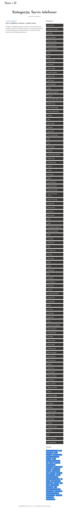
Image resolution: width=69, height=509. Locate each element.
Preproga (49, 289)
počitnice (58, 475)
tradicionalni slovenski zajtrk (52, 493)
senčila (47, 485)
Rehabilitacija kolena (55, 481)
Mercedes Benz (51, 182)
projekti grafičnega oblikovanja (53, 479)
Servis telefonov (11, 21)
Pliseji (49, 262)
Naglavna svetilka (52, 190)
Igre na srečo (50, 123)
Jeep (48, 139)
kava (47, 462)
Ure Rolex (50, 407)
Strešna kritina (51, 356)
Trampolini (50, 403)
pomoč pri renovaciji (50, 475)
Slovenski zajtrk (51, 333)
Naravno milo (51, 207)
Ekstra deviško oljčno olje (54, 100)
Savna (49, 321)
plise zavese (52, 473)
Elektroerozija (51, 103)
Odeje (49, 223)
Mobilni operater (52, 186)
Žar (48, 434)
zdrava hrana (59, 495)
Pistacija (49, 254)
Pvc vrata (49, 309)
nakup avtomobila (58, 466)
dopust (55, 452)
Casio (48, 53)
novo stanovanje (56, 468)
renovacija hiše (49, 483)
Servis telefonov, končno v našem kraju (21, 23)
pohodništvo (59, 473)
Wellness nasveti (52, 426)
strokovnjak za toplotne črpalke (53, 489)
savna (61, 483)
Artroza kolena (51, 37)
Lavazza (49, 170)
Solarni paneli (51, 344)
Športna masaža (51, 352)
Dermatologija (51, 84)
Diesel (49, 88)
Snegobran (50, 336)
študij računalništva (50, 499)
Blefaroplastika (51, 45)
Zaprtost (49, 430)
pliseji (47, 473)
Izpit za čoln (50, 131)
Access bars (50, 25)
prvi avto (48, 481)
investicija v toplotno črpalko (52, 456)
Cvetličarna (50, 64)
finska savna (49, 454)
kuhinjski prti (57, 462)
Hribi (48, 119)
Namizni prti (50, 203)
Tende (49, 391)
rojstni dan (56, 483)
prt (61, 479)
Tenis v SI (10, 3)
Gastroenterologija (52, 107)
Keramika (49, 150)
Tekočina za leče (52, 387)
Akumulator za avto (52, 29)
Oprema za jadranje (52, 231)
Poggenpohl (50, 270)
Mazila (49, 178)
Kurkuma (49, 166)
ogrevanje (48, 471)
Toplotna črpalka (52, 395)
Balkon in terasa (51, 41)
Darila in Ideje (51, 68)
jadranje (54, 458)
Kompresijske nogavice (53, 154)
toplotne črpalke (58, 491)
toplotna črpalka (50, 491)
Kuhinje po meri (51, 162)
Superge (49, 364)
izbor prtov (48, 458)
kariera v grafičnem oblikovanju (53, 460)
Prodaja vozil (50, 297)
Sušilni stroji (50, 368)
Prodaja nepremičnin (53, 293)
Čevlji (48, 56)
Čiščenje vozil (51, 60)
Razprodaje (50, 313)
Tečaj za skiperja (51, 376)
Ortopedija (50, 239)
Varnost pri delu (51, 411)
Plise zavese (50, 258)
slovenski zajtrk (49, 487)
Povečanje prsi (51, 282)
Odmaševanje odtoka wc (54, 227)
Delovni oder (51, 76)
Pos (48, 274)
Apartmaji (50, 33)
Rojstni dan (50, 317)
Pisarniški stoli (51, 250)
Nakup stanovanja (52, 199)
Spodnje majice (51, 348)
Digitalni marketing (52, 92)
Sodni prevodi (51, 340)
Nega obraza (50, 215)
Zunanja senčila (51, 442)
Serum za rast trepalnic (53, 325)
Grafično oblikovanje (53, 111)
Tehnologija (50, 380)
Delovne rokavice (52, 72)
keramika (51, 462)
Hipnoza (49, 115)
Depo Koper (50, 80)
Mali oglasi (50, 174)
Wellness (49, 423)
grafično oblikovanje (57, 454)
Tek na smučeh (51, 383)
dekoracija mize (49, 452)
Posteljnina (50, 278)
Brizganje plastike (52, 49)
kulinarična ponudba (50, 464)
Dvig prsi (49, 96)
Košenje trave (51, 158)
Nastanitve (50, 211)
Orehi (48, 235)
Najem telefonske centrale (52, 194)
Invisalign (50, 127)
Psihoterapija (51, 301)
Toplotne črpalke (52, 399)
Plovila (49, 266)
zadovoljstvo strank (50, 495)
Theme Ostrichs (46, 506)
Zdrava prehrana (51, 438)
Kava (48, 143)
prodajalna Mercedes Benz (52, 477)
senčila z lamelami (55, 485)
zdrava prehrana (49, 497)
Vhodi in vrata (51, 415)
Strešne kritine (51, 360)
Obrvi (48, 219)
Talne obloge (51, 372)
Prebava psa (50, 286)
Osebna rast (50, 242)
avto (61, 450)
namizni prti (48, 468)
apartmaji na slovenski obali (52, 450)
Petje (48, 246)
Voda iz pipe (50, 419)
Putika (49, 305)
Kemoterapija (51, 147)
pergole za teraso (56, 471)
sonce (55, 487)
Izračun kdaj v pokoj (52, 135)
